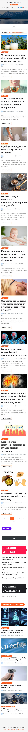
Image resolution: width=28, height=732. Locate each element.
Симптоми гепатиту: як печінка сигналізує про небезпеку (13, 496)
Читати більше (6, 77)
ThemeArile (21, 729)
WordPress (7, 729)
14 (23, 518)
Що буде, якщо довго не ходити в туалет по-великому (13, 149)
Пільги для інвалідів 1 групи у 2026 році (13, 578)
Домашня (4, 32)
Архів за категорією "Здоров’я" (16, 32)
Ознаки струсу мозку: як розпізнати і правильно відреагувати (14, 352)
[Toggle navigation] (14, 26)
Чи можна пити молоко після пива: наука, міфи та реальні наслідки (13, 58)
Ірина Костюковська (8, 64)
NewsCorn (13, 729)
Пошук (6, 529)
